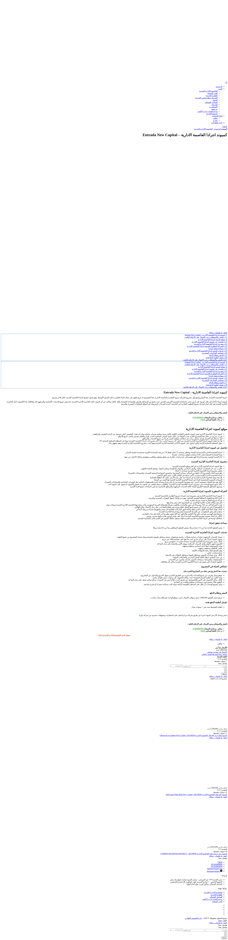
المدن (220, 89)
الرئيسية (219, 87)
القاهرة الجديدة (212, 96)
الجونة (215, 100)
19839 (224, 127)
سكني (215, 118)
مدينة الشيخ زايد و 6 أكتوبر (207, 111)
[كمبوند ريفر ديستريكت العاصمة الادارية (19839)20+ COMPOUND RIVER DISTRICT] (197, 845)
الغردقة (215, 105)
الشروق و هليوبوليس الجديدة (206, 98)
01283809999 (198, 417)
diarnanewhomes (213, 871)
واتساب (217, 333)
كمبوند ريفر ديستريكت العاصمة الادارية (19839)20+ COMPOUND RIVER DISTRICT (193, 854)
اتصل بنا (224, 333)
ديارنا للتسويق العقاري (193, 918)
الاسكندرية (213, 107)
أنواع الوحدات (217, 116)
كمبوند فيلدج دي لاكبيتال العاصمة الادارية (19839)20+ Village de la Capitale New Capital (193, 735)
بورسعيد (214, 109)
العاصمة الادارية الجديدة (208, 91)
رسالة (211, 333)
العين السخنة (212, 93)
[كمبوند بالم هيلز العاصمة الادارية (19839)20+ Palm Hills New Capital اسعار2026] (197, 786)
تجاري (215, 120)
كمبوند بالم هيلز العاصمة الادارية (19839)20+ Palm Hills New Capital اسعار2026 (196, 795)
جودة (220, 920)
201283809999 (216, 864)
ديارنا (141, 615)
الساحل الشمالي (211, 102)
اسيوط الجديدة (212, 114)
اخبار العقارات (216, 123)
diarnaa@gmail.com (214, 869)
